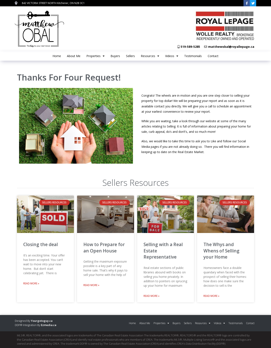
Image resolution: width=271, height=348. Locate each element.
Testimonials (193, 56)
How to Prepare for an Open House (104, 247)
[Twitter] (253, 3)
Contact (213, 56)
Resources (148, 56)
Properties (93, 56)
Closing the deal (40, 244)
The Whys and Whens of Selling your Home (221, 250)
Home (57, 56)
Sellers (130, 56)
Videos (169, 56)
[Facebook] (246, 3)
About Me (73, 56)
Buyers (115, 56)
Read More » (31, 283)
